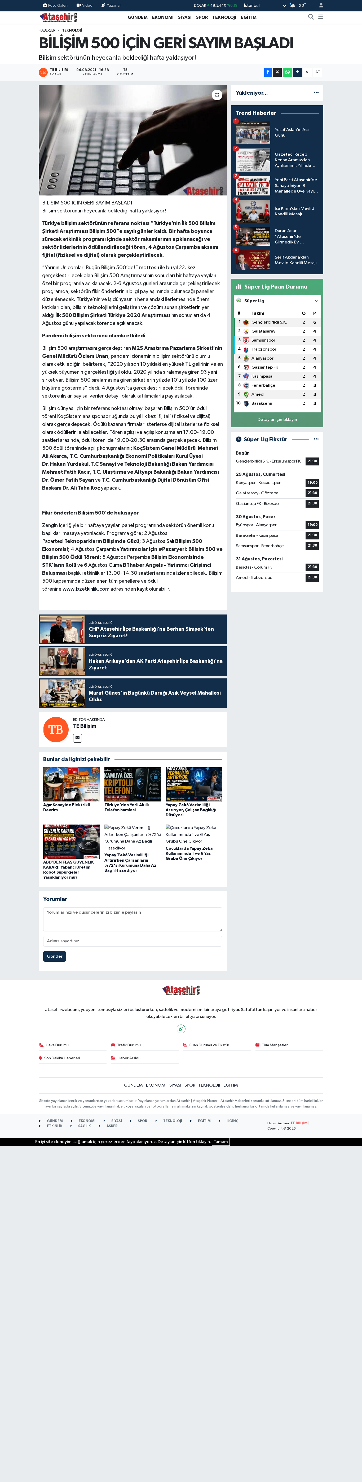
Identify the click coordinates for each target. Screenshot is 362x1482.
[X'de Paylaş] (277, 72)
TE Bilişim (84, 726)
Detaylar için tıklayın (277, 419)
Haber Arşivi (128, 1058)
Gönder (55, 956)
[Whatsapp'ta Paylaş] (287, 72)
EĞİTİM (249, 17)
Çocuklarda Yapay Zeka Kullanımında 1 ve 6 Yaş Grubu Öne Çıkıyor (189, 853)
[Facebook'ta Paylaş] (268, 72)
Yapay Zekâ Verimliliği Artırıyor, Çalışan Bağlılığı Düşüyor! (191, 810)
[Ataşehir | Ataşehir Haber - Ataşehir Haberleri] (58, 17)
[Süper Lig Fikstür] (316, 439)
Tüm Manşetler (275, 1045)
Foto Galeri (58, 5)
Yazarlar (114, 5)
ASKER (112, 1126)
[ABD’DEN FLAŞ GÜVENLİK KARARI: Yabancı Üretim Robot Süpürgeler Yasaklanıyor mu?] (71, 841)
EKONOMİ (163, 17)
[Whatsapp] (181, 1029)
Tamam (221, 1142)
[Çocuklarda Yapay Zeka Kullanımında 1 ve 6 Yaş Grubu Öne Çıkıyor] (194, 834)
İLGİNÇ (232, 1121)
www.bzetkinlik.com (86, 589)
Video (87, 5)
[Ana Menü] (320, 17)
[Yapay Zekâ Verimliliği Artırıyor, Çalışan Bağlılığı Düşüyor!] (194, 784)
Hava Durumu (57, 1045)
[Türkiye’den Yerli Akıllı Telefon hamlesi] (132, 784)
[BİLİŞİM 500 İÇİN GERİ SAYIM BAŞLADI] (133, 140)
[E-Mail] (77, 738)
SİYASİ (185, 17)
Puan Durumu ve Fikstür (209, 1045)
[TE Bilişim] (56, 729)
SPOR (202, 17)
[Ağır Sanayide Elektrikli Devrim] (71, 784)
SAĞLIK (84, 1126)
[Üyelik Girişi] (319, 5)
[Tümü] (316, 93)
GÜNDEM (138, 17)
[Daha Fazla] (297, 72)
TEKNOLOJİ (224, 17)
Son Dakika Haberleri (62, 1058)
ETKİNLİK (54, 1126)
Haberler (47, 30)
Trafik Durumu (129, 1045)
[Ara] (311, 17)
